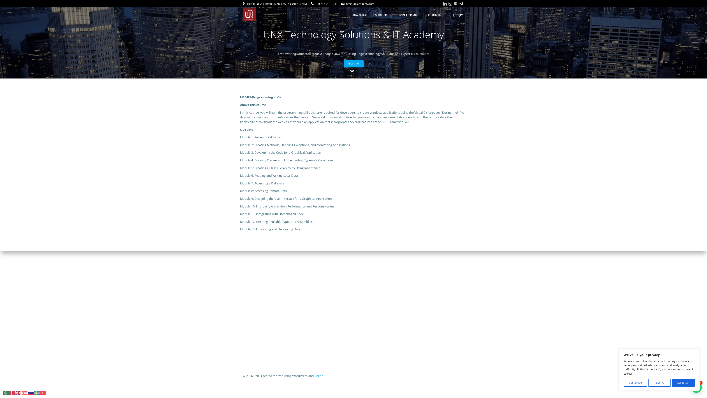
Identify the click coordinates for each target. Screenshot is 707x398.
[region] (659, 370)
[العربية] (6, 393)
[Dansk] (12, 393)
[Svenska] (37, 393)
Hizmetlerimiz (407, 15)
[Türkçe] (43, 393)
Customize (635, 382)
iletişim (458, 15)
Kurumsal (435, 15)
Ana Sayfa (359, 15)
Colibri (318, 376)
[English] (18, 393)
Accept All (683, 382)
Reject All (659, 382)
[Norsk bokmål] (25, 393)
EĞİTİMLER (380, 15)
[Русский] (31, 393)
